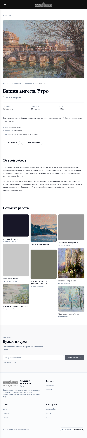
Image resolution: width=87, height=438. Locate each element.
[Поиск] (82, 4)
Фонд (5, 409)
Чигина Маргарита (9, 241)
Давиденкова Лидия (10, 281)
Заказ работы (51, 409)
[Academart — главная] (43, 4)
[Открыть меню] (5, 4)
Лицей (5, 417)
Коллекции (50, 386)
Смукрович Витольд (65, 245)
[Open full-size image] (43, 49)
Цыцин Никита (63, 316)
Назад (8, 15)
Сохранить (12, 142)
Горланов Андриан (12, 97)
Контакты (49, 413)
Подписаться (73, 358)
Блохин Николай (64, 283)
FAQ (47, 417)
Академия (6, 413)
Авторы (49, 390)
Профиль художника (32, 142)
